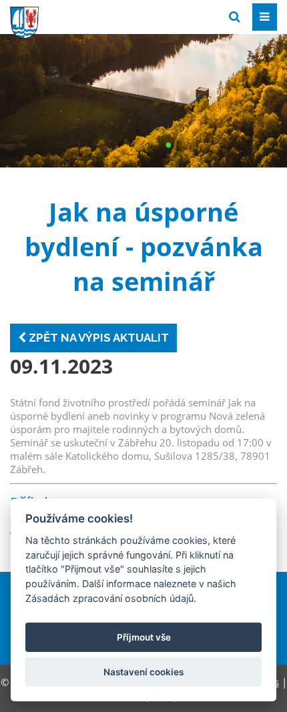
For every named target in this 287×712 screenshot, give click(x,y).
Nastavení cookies (143, 672)
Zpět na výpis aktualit (97, 337)
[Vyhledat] (234, 17)
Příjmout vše (144, 637)
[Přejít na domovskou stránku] (110, 16)
